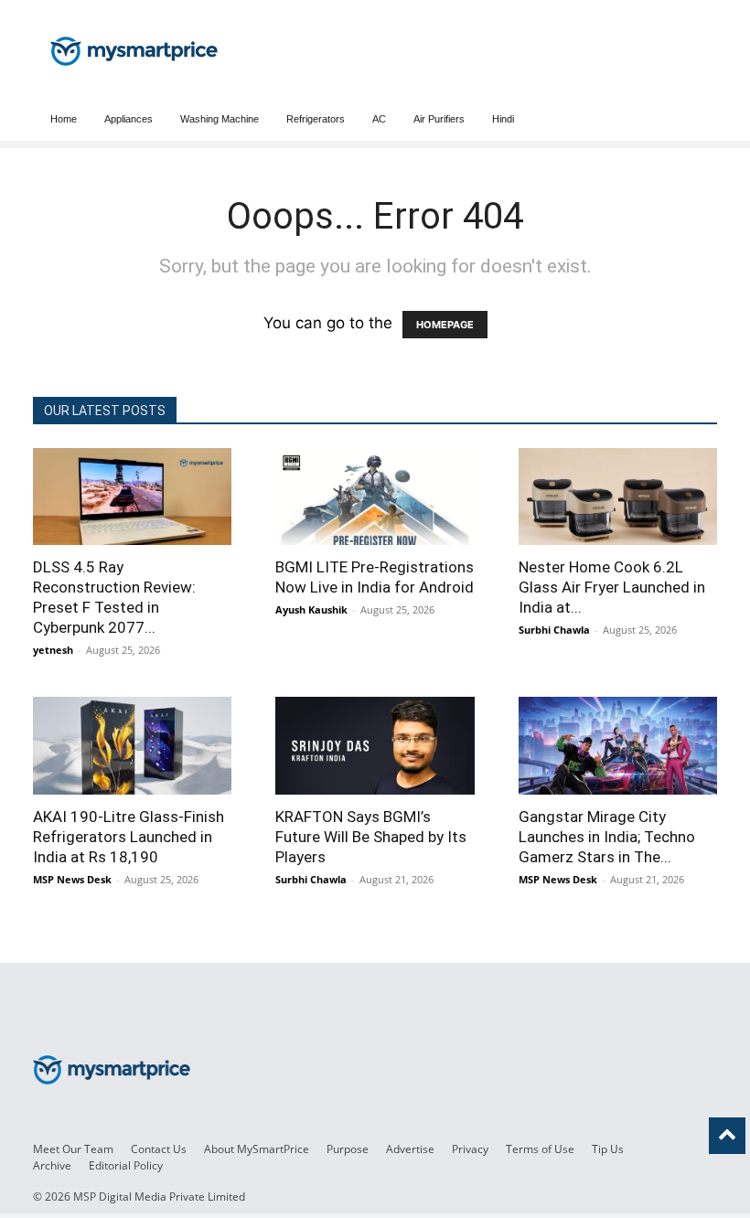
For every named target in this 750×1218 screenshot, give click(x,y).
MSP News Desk (72, 879)
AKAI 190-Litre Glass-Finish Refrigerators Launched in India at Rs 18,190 (128, 836)
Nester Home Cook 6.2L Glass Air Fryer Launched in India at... (612, 587)
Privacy (470, 1149)
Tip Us (608, 1149)
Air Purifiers (439, 118)
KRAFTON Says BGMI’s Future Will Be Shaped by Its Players (370, 836)
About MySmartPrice (256, 1149)
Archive (52, 1165)
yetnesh (53, 650)
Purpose (348, 1149)
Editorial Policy (126, 1165)
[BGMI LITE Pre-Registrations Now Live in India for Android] (374, 496)
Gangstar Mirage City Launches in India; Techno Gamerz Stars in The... (607, 836)
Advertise (410, 1149)
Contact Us (159, 1149)
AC (379, 118)
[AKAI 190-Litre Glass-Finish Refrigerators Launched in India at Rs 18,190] (132, 745)
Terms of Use (540, 1149)
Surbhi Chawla (554, 629)
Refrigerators (315, 118)
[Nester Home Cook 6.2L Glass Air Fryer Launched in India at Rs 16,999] (618, 496)
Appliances (128, 118)
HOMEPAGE (445, 324)
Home (63, 118)
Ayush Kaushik (311, 609)
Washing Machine (219, 118)
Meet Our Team (73, 1149)
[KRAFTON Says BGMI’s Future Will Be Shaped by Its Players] (374, 745)
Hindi (503, 118)
